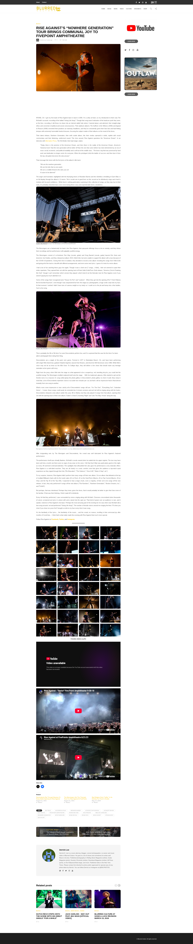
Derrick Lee (43, 39)
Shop (145, 9)
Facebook (54, 519)
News (115, 9)
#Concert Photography (92, 810)
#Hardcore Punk (74, 812)
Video (122, 9)
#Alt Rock (48, 810)
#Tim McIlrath (109, 815)
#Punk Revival (73, 815)
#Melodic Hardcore (101, 812)
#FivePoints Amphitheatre (57, 812)
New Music (75, 910)
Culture (129, 9)
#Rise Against (97, 815)
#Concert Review (109, 810)
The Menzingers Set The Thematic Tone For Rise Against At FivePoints (75, 798)
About (38, 2)
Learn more (131, 41)
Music (109, 9)
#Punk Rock (85, 815)
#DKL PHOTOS (41, 812)
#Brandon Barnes (76, 810)
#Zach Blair (41, 817)
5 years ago (49, 39)
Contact (44, 2)
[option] (49, 906)
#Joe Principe (87, 812)
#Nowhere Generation (44, 815)
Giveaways (137, 9)
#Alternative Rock (60, 810)
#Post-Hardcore (60, 815)
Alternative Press (51, 141)
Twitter (61, 519)
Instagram (70, 519)
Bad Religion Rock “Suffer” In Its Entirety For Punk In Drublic (102, 798)
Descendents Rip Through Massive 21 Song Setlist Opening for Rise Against (48, 798)
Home (103, 9)
